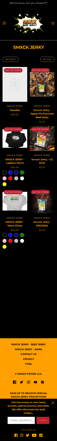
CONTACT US (29, 354)
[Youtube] (34, 435)
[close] (52, 402)
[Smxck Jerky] (28, 22)
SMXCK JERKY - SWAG (28, 349)
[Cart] (53, 23)
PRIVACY (28, 359)
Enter (43, 420)
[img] (14, 382)
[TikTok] (40, 435)
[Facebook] (16, 435)
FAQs (28, 363)
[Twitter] (28, 435)
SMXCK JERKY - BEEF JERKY (28, 344)
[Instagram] (22, 435)
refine (47, 59)
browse (10, 59)
